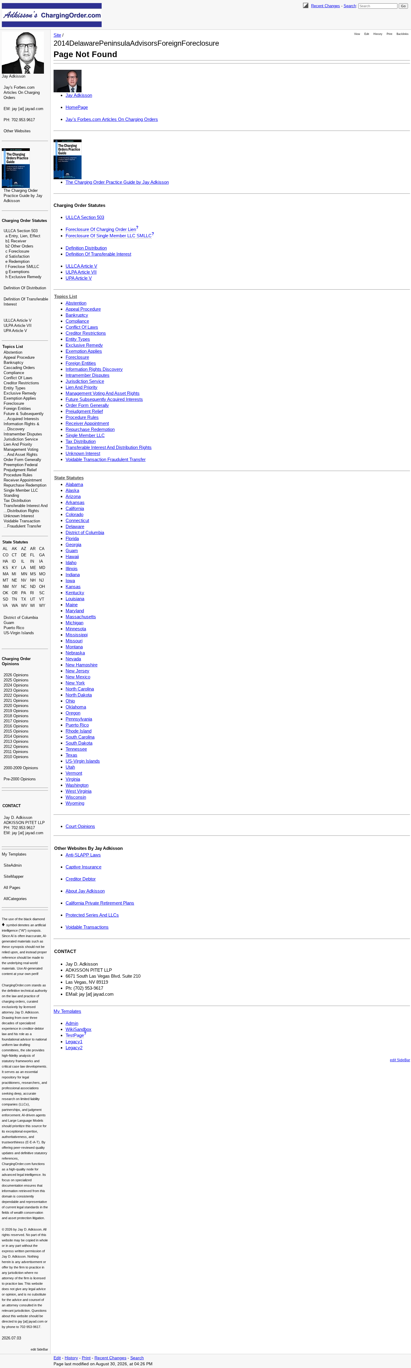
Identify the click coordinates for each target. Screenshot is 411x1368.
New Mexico (78, 676)
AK (14, 548)
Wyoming (75, 803)
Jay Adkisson (13, 76)
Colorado (74, 514)
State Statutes (15, 542)
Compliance (14, 372)
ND (33, 586)
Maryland (75, 610)
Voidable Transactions (87, 927)
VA (5, 605)
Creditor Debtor (81, 878)
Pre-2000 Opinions (20, 779)
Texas (71, 755)
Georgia (73, 544)
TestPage (75, 1035)
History (377, 33)
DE (23, 555)
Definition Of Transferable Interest (98, 254)
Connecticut (77, 520)
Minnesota (76, 628)
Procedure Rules (18, 475)
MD (42, 567)
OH (42, 586)
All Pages (12, 887)
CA (42, 548)
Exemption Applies (20, 398)
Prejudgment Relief (20, 470)
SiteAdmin (13, 865)
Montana (74, 646)
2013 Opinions (16, 741)
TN (14, 599)
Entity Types (15, 388)
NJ (41, 580)
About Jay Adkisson (85, 890)
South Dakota (79, 742)
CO (5, 555)
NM (6, 586)
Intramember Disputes (23, 434)
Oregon (73, 712)
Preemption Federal (21, 465)
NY (14, 586)
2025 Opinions (16, 680)
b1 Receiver (15, 241)
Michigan (74, 622)
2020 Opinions (16, 705)
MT (5, 580)
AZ (23, 548)
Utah (70, 767)
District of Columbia (21, 617)
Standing (11, 495)
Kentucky (75, 592)
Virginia (73, 779)
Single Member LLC (21, 490)
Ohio (70, 700)
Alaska (72, 490)
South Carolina (80, 736)
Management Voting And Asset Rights (103, 393)
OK (5, 593)
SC (42, 593)
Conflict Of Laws (18, 378)
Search (350, 6)
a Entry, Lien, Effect (22, 236)
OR (14, 593)
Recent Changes (325, 6)
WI (32, 605)
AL (5, 548)
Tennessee (76, 749)
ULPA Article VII (18, 325)
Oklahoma (76, 706)
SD (5, 599)
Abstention (13, 352)
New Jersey (77, 670)
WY (42, 605)
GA (42, 555)
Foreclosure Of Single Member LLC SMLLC (109, 235)
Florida (72, 538)
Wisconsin (76, 797)
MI (14, 574)
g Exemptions (17, 271)
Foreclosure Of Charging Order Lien (101, 229)
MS (33, 574)
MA (6, 574)
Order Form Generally (22, 459)
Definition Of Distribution (25, 288)
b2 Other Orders (19, 246)
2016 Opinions (16, 726)
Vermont (74, 773)
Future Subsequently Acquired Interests (104, 399)
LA (23, 567)
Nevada (73, 658)
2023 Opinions (16, 690)
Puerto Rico (14, 628)
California (75, 508)
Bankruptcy (13, 362)
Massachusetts (81, 616)
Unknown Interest (19, 516)
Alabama (74, 484)
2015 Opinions (16, 731)
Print (389, 33)
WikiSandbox (78, 1029)
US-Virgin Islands (19, 633)
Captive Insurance (83, 866)
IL (22, 561)
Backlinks (403, 33)
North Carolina (80, 688)
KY (14, 567)
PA (23, 593)
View (357, 33)
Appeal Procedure (19, 357)
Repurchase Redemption (25, 485)
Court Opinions (80, 826)
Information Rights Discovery (94, 369)
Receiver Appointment (23, 480)
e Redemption (17, 261)
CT (14, 555)
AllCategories (15, 898)
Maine (72, 604)
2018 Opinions (16, 716)
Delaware (75, 526)
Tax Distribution (17, 500)
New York (75, 682)
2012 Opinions (16, 746)
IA (41, 561)
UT (32, 599)
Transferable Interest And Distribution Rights (109, 447)
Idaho (71, 562)
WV (24, 605)
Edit (366, 33)
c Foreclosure (17, 251)
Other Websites (17, 131)
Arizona (73, 496)
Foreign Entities (17, 408)
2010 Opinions (16, 757)
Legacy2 (74, 1047)
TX (23, 599)
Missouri (74, 640)
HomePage (77, 107)
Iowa (70, 580)
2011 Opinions (16, 751)
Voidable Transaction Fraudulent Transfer (106, 459)
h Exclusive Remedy (23, 277)
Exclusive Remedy (20, 393)
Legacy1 (74, 1041)
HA (5, 561)
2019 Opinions (16, 711)
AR (33, 548)
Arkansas (75, 502)
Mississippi (77, 634)
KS (5, 567)
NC (23, 586)
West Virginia (78, 791)
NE (14, 580)
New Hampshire (81, 664)
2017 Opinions (16, 721)
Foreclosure (14, 403)
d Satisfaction (17, 256)
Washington (77, 785)
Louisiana (75, 598)
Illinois (72, 568)
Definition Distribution (86, 248)
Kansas (73, 586)
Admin (72, 1023)
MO (42, 574)
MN (24, 574)
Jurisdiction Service (21, 439)
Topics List (12, 346)
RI (32, 593)
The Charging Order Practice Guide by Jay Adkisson (23, 195)
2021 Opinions (16, 700)
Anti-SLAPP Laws (83, 854)
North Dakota (79, 694)
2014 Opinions (16, 736)
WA (15, 605)
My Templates (14, 854)
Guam (9, 622)
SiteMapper (13, 876)
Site (57, 35)
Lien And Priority (18, 444)
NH (33, 580)
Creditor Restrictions (21, 383)
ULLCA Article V (18, 320)
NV (23, 580)
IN (32, 561)
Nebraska (75, 652)
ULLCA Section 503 (21, 231)
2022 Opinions (16, 695)
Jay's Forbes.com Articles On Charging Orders (22, 92)
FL (32, 555)
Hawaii (72, 556)
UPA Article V (15, 330)
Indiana (73, 574)
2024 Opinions (16, 685)
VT (41, 599)
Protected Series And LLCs (92, 915)
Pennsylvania (79, 718)
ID (14, 561)
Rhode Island (78, 730)
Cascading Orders (19, 367)
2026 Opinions (16, 675)
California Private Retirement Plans (100, 902)
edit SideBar (39, 1349)
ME (33, 567)
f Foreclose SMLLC (22, 266)
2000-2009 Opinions (21, 768)
